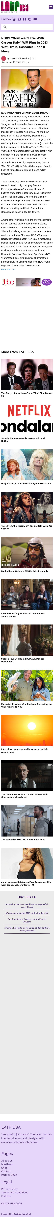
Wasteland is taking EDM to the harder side (27, 913)
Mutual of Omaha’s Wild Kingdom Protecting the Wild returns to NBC (26, 705)
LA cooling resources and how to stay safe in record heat (24, 750)
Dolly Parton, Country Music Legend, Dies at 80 (26, 483)
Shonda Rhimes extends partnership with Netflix (23, 439)
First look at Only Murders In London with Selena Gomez (23, 615)
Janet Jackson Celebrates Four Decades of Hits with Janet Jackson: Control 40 (26, 883)
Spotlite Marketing (22, 1214)
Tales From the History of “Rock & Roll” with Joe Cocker (26, 527)
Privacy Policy (9, 1188)
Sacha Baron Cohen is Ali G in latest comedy (24, 571)
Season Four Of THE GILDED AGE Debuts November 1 (22, 660)
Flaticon (6, 1196)
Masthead (7, 1164)
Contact (6, 1171)
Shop (4, 1167)
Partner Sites (9, 1174)
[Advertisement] (27, 316)
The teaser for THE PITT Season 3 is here (23, 839)
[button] (51, 7)
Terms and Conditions (14, 1192)
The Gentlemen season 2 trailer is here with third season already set (24, 795)
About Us (7, 1160)
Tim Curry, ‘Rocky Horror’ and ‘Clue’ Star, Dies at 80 (26, 394)
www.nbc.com (8, 269)
